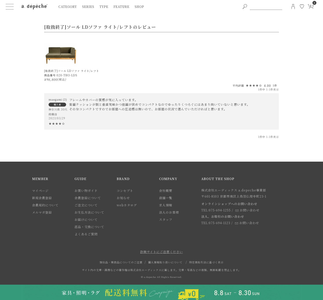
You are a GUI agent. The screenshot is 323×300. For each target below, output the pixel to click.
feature (121, 6)
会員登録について (87, 198)
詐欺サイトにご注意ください (161, 252)
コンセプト (125, 190)
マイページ (40, 190)
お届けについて (86, 219)
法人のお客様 (169, 212)
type (104, 6)
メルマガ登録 (42, 212)
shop (139, 6)
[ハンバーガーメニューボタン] (10, 6)
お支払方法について (89, 212)
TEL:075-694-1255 (216, 210)
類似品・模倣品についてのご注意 (121, 262)
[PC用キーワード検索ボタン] (245, 6)
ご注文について (86, 205)
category (67, 6)
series (88, 6)
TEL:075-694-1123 (215, 223)
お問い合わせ (249, 210)
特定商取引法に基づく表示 (206, 262)
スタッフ (165, 219)
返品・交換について (89, 227)
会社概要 (165, 190)
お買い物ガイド (86, 190)
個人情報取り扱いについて (165, 262)
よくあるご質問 (86, 234)
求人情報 (165, 205)
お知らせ (123, 198)
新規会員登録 (42, 198)
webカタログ (127, 205)
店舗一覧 (165, 198)
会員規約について (45, 205)
